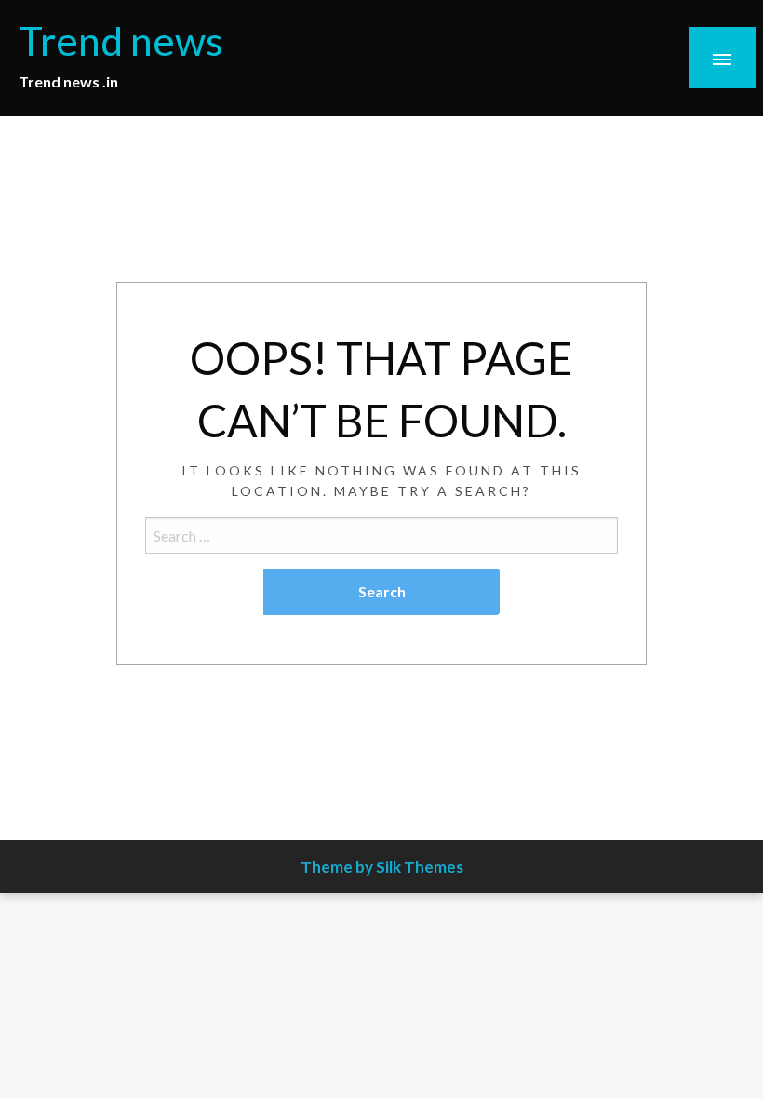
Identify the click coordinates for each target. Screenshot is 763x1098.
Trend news (121, 40)
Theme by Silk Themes (382, 867)
